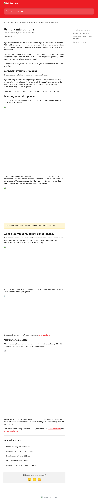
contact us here (44, 335)
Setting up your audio (35, 22)
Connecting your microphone (82, 30)
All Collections (8, 22)
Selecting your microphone (81, 33)
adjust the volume (54, 429)
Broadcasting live (20, 22)
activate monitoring (11, 431)
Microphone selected (79, 42)
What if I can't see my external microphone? (82, 38)
